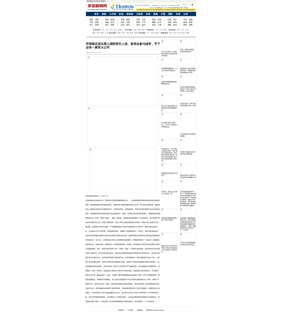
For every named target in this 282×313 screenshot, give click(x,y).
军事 (122, 19)
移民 (91, 19)
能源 (191, 22)
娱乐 (144, 25)
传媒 (191, 19)
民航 (191, 25)
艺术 (144, 22)
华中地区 (128, 30)
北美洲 (139, 14)
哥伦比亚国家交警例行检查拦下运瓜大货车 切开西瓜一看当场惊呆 (188, 89)
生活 (159, 22)
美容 (175, 25)
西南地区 (164, 33)
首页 (96, 14)
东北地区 (142, 33)
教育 (138, 22)
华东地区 (172, 30)
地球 (97, 19)
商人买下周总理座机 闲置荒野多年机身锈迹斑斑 (169, 108)
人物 (159, 25)
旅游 (185, 22)
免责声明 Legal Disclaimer (155, 310)
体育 (138, 19)
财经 (107, 19)
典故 (185, 25)
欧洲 (121, 14)
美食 (154, 25)
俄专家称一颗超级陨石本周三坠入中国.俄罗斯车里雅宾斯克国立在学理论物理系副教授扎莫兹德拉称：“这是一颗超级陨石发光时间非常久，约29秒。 (188, 224)
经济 (107, 25)
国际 (170, 14)
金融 (107, 22)
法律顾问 (140, 310)
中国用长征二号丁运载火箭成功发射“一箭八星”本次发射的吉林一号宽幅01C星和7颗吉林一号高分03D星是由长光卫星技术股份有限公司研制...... (169, 155)
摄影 (169, 25)
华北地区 (96, 30)
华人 (91, 25)
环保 (159, 19)
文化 (144, 19)
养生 (128, 25)
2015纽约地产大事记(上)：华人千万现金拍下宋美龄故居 (169, 125)
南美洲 (129, 14)
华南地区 (150, 30)
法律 (169, 22)
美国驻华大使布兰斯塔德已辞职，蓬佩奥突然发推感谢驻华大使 (188, 70)
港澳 (155, 14)
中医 (128, 22)
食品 (154, 19)
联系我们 (121, 310)
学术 (138, 25)
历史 (122, 25)
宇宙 (91, 22)
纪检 (169, 19)
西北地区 (112, 33)
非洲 (178, 14)
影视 (112, 19)
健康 (154, 22)
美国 (104, 14)
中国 (163, 14)
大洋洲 (112, 14)
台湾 (185, 14)
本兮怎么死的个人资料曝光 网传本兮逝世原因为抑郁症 (169, 54)
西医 (128, 19)
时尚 (175, 22)
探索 (97, 22)
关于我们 (130, 310)
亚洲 (148, 14)
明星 (112, 25)
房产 (175, 19)
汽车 (185, 19)
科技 (122, 22)
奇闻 (97, 25)
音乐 (112, 22)
